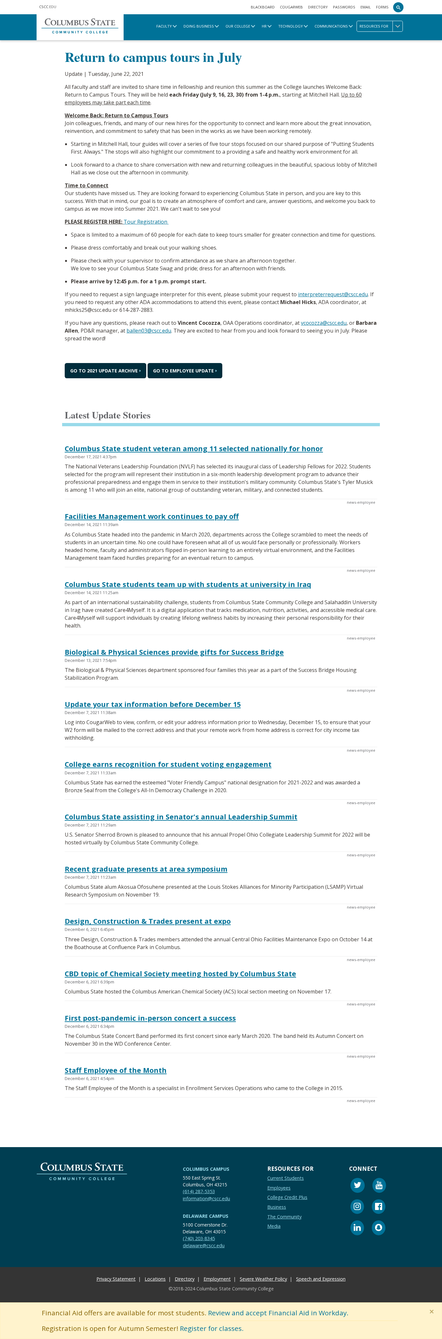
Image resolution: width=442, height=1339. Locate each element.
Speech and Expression (321, 1279)
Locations (155, 1279)
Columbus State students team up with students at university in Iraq (188, 584)
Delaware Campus (205, 1216)
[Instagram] (357, 1207)
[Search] (398, 7)
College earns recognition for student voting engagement (168, 764)
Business (276, 1207)
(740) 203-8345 (199, 1238)
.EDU (47, 6)
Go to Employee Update (183, 371)
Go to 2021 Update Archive (104, 371)
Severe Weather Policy (263, 1279)
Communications (331, 26)
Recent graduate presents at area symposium (146, 869)
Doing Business (198, 26)
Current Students (285, 1178)
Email (365, 7)
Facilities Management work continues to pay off (152, 516)
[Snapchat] (378, 1229)
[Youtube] (379, 1186)
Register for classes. (212, 1328)
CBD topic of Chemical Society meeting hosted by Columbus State (180, 973)
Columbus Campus (206, 1169)
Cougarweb (291, 7)
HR (264, 26)
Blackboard (263, 7)
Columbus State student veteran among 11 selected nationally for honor (194, 448)
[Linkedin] (357, 1229)
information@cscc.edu (206, 1198)
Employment (217, 1279)
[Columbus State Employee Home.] (80, 27)
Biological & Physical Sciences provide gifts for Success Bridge (174, 652)
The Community (284, 1216)
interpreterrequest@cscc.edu (333, 294)
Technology (290, 26)
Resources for (373, 26)
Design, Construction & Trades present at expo (148, 921)
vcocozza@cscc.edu (324, 322)
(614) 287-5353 (199, 1191)
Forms (382, 7)
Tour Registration (146, 221)
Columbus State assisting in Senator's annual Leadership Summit (181, 816)
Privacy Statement (116, 1279)
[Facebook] (378, 1207)
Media (274, 1226)
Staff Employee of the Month (116, 1070)
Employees (279, 1187)
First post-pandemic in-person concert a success (150, 1018)
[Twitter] (357, 1186)
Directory (318, 7)
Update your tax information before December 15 (153, 704)
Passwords (344, 7)
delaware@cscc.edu (204, 1245)
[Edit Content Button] (4, 1335)
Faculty (164, 26)
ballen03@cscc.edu (149, 330)
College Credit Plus (287, 1197)
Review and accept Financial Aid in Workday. (278, 1312)
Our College (238, 26)
